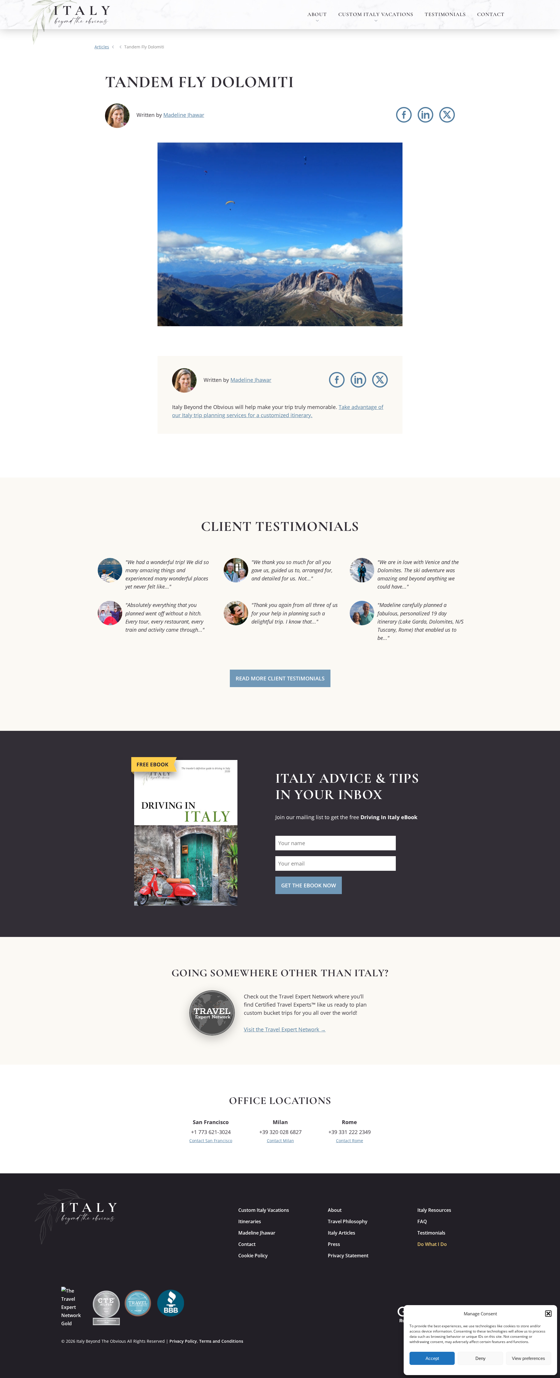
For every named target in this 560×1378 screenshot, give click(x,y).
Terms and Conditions (221, 1341)
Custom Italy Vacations (375, 14)
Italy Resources (434, 1210)
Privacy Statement (348, 1255)
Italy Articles (341, 1233)
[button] (548, 1313)
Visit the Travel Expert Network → (285, 1029)
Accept (432, 1358)
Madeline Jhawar (183, 114)
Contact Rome (349, 1140)
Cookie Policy (253, 1255)
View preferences (528, 1358)
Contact (491, 14)
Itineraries (249, 1221)
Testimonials (445, 14)
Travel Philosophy (348, 1221)
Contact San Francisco (210, 1140)
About (317, 14)
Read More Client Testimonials (280, 678)
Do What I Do (432, 1244)
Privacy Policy (183, 1341)
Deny (480, 1358)
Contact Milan (280, 1140)
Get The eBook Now (308, 885)
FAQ (422, 1221)
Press (334, 1244)
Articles (101, 47)
